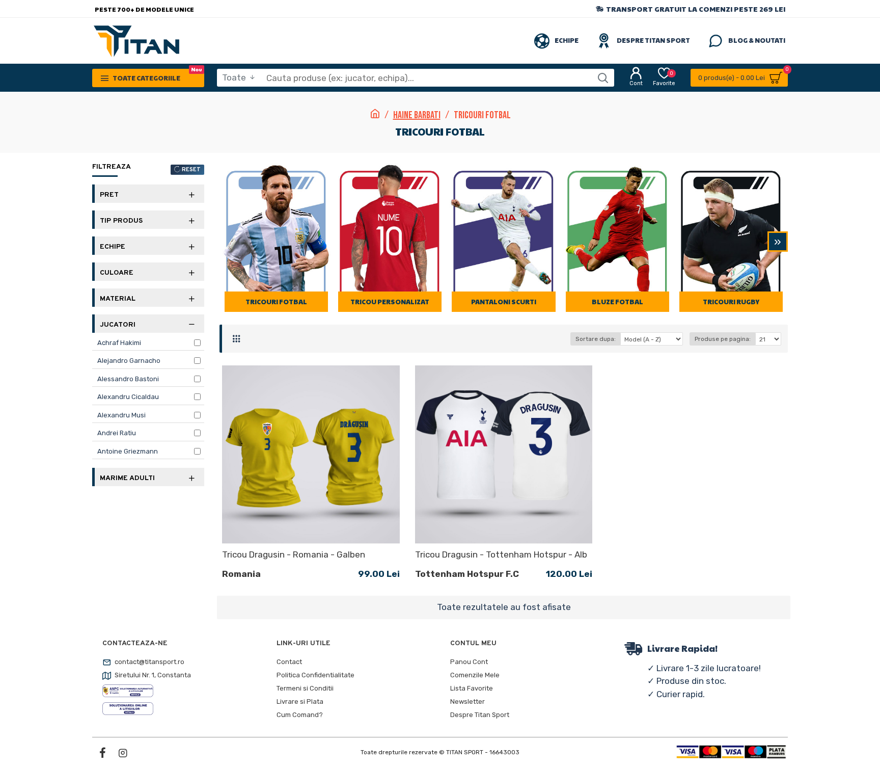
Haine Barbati (417, 115)
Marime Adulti (127, 478)
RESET (191, 169)
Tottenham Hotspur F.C (467, 574)
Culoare (116, 273)
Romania (241, 574)
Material (117, 299)
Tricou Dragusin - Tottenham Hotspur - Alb (501, 554)
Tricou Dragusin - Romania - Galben (293, 554)
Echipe (112, 247)
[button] (229, 241)
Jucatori (117, 325)
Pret (109, 195)
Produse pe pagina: (723, 338)
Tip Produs (121, 221)
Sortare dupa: (595, 338)
